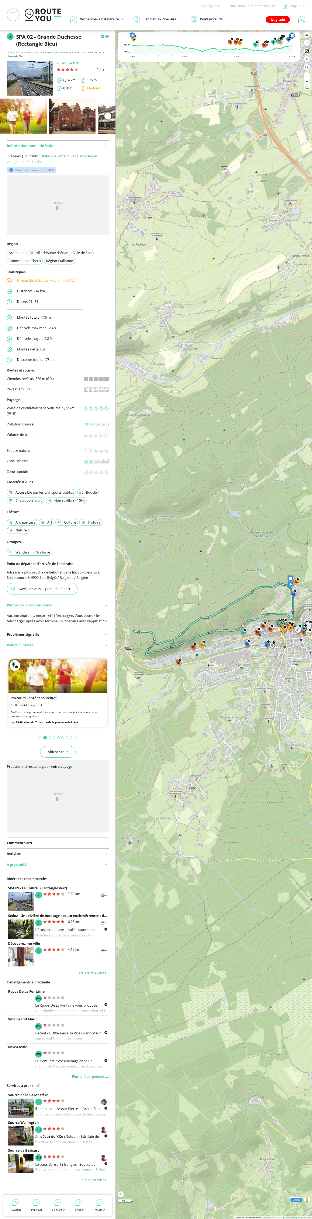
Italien (47, 156)
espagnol (14, 161)
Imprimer (36, 1210)
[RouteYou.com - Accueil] (43, 14)
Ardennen (52, 52)
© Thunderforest (270, 1217)
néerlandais (33, 161)
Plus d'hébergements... (90, 1076)
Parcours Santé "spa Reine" (34, 698)
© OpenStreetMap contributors (295, 1217)
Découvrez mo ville (24, 943)
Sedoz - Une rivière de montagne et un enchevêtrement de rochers (63, 915)
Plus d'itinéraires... (94, 973)
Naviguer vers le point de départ (44, 588)
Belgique (31, 52)
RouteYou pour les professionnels (251, 6)
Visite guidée (211, 6)
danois (92, 156)
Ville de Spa (66, 52)
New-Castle (17, 1047)
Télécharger (58, 1210)
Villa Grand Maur (22, 1019)
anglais (78, 156)
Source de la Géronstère (28, 1095)
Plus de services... (95, 1180)
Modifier (100, 1210)
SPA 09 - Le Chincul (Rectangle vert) (37, 888)
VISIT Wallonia (70, 63)
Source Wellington (23, 1122)
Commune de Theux (25, 260)
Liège (41, 52)
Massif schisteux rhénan (49, 252)
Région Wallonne (59, 260)
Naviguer (15, 1210)
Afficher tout (58, 752)
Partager (79, 1210)
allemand (62, 156)
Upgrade (278, 19)
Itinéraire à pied (15, 52)
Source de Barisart (23, 1150)
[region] (214, 624)
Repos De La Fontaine (26, 991)
